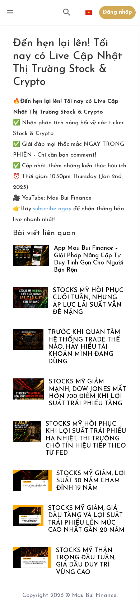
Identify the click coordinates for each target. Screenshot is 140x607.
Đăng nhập (117, 12)
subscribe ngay (51, 209)
